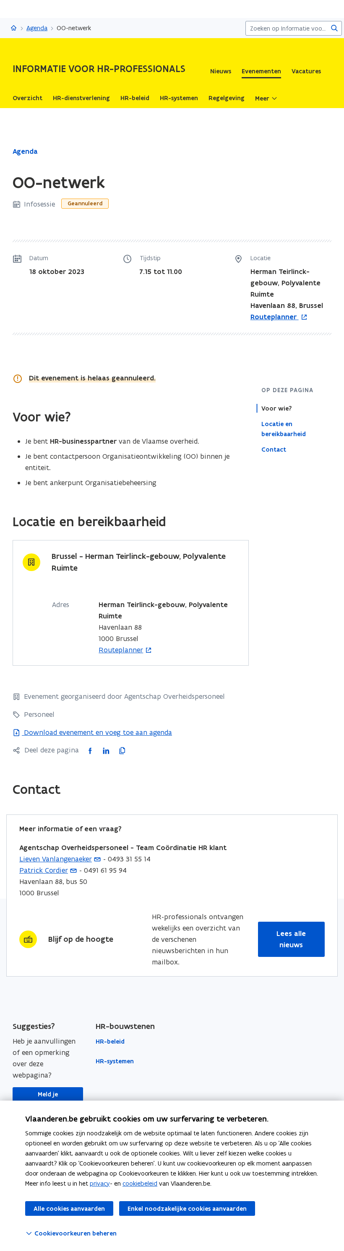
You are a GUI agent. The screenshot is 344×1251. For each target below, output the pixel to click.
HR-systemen (115, 1061)
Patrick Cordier (43, 870)
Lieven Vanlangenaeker (55, 858)
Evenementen (261, 71)
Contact (273, 449)
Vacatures (306, 71)
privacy (100, 1183)
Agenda (36, 28)
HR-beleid (110, 1041)
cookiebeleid (139, 1183)
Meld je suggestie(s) (48, 1099)
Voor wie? (276, 408)
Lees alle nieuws (291, 939)
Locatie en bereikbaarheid (283, 429)
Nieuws (220, 71)
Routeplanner (274, 317)
